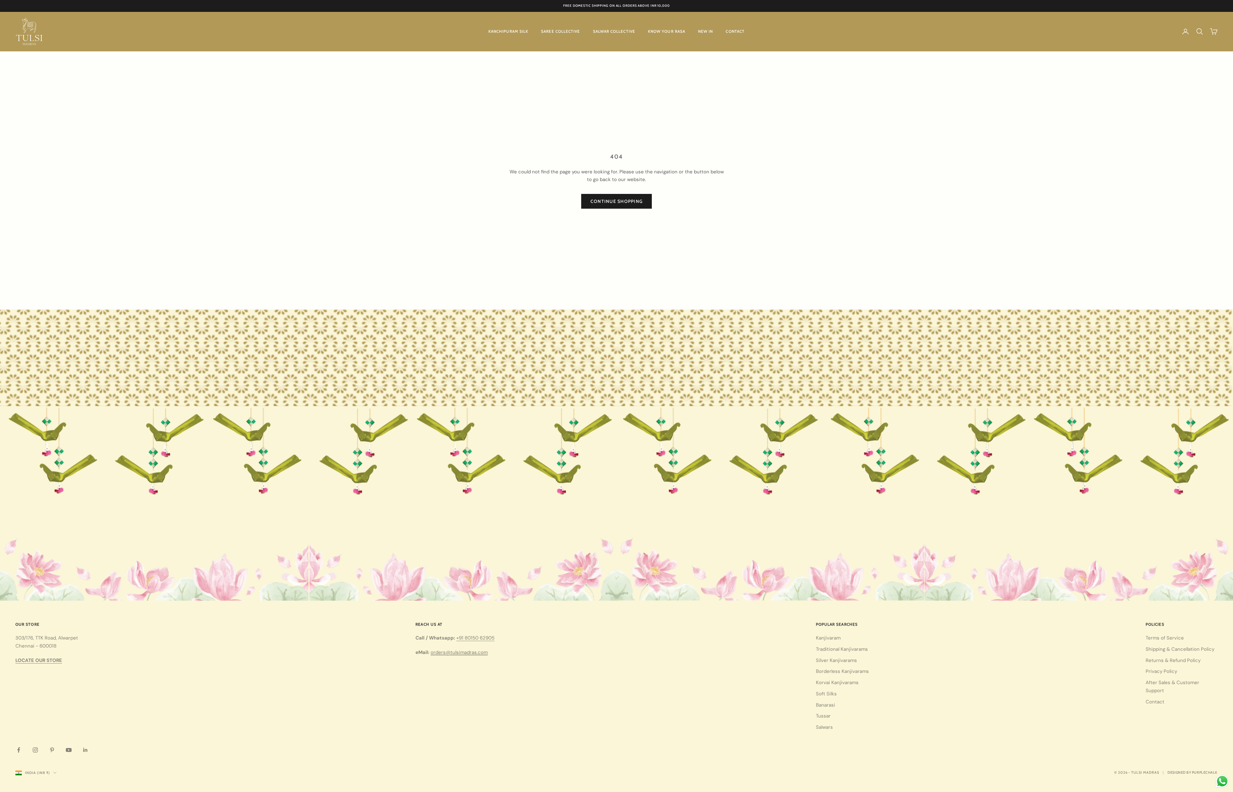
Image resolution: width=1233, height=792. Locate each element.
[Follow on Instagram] (35, 750)
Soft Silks (826, 694)
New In (705, 31)
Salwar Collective (614, 31)
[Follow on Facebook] (18, 750)
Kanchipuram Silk (508, 31)
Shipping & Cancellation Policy (1180, 649)
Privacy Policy (1161, 671)
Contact (735, 31)
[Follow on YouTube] (69, 750)
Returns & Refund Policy (1173, 660)
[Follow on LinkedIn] (85, 750)
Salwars (824, 727)
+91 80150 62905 (475, 638)
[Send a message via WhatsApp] (1222, 781)
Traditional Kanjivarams (842, 649)
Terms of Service (1165, 638)
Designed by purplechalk (1192, 772)
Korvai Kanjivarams (837, 682)
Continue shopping (616, 201)
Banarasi (825, 705)
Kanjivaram (828, 638)
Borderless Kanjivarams (842, 671)
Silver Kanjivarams (836, 660)
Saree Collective (560, 31)
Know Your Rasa (666, 31)
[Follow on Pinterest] (52, 750)
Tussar (823, 716)
